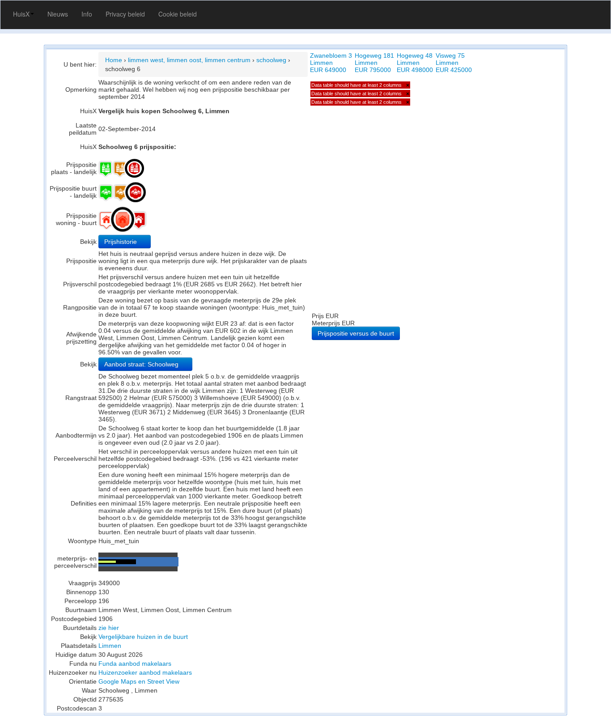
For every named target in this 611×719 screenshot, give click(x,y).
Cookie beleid (177, 13)
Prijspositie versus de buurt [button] (356, 333)
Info (86, 13)
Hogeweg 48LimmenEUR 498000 (415, 62)
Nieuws (57, 13)
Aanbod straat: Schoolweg (142, 364)
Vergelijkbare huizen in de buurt (143, 636)
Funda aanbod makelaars (134, 663)
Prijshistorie (121, 241)
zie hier (108, 627)
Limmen (109, 645)
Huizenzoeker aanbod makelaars (145, 672)
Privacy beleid (125, 13)
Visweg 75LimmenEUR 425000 (454, 62)
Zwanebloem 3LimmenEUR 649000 (331, 62)
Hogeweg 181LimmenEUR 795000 (374, 62)
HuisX (21, 13)
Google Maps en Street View (138, 681)
